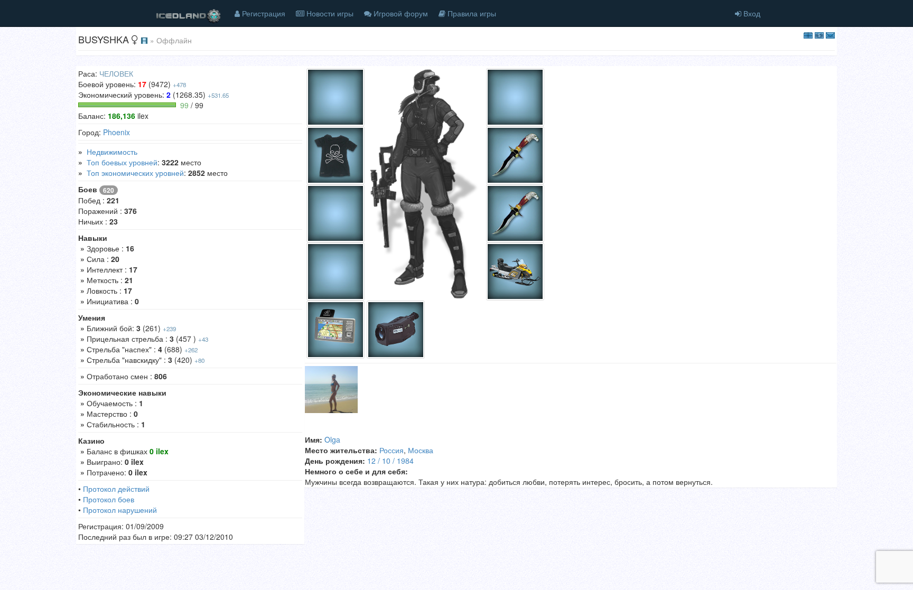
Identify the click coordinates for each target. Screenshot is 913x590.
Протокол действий (116, 488)
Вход (750, 13)
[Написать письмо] (830, 34)
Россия (391, 450)
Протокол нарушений (120, 509)
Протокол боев (108, 499)
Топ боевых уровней (122, 162)
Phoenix (116, 132)
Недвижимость (112, 151)
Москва (420, 450)
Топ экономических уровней (135, 172)
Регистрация (262, 13)
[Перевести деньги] (819, 34)
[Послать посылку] (808, 34)
